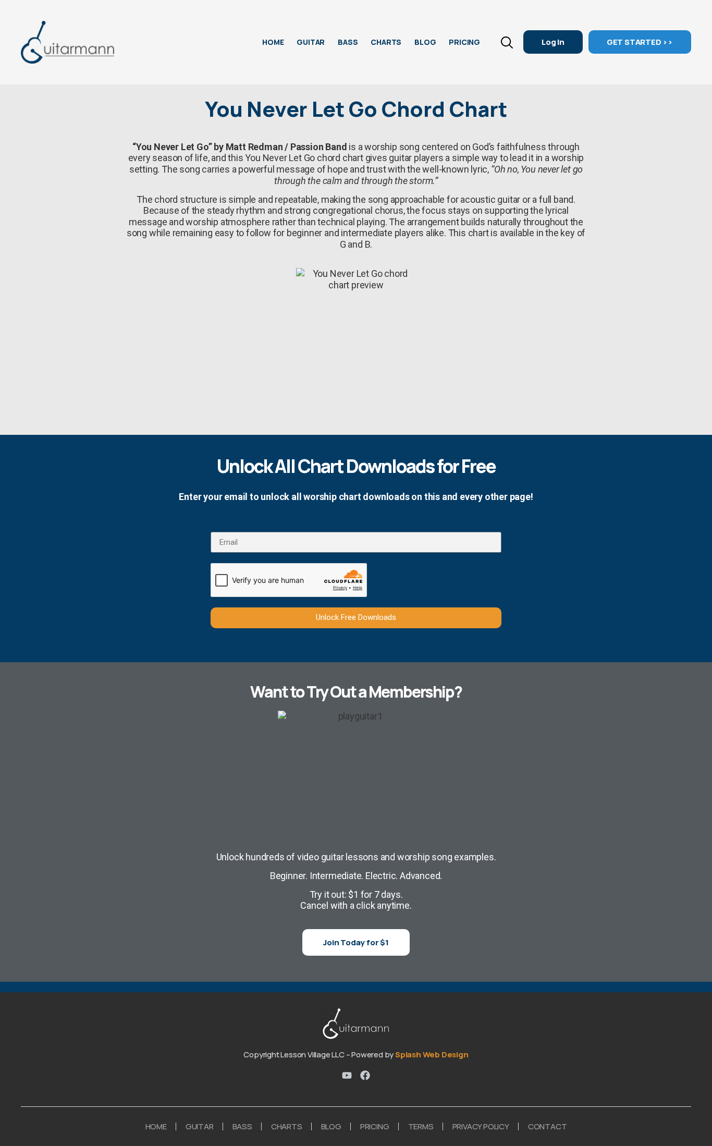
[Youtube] (347, 1075)
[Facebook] (365, 1075)
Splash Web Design (432, 1054)
